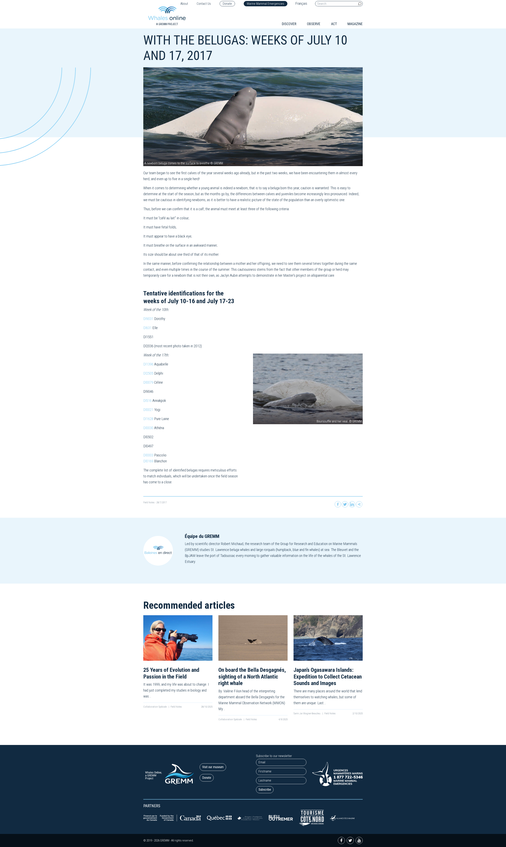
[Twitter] (345, 504)
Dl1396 (148, 364)
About (184, 3)
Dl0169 (148, 461)
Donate (227, 4)
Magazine (355, 24)
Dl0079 (148, 382)
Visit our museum (213, 767)
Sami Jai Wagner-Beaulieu (307, 713)
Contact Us (204, 3)
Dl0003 (148, 455)
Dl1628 (148, 418)
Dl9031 (148, 318)
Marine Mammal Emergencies (265, 4)
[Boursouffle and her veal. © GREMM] (308, 389)
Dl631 (147, 328)
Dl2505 (148, 373)
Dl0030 (148, 428)
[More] (359, 504)
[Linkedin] (352, 504)
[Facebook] (338, 504)
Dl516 (147, 400)
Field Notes (149, 502)
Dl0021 (148, 409)
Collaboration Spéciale (155, 706)
